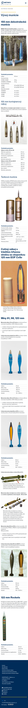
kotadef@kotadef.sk (7, 687)
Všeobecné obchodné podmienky (9, 671)
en (5, 700)
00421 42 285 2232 (7, 689)
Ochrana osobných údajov (8, 670)
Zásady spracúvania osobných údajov (10, 673)
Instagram (5, 692)
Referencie (5, 8)
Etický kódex (5, 668)
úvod (2, 8)
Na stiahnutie (5, 667)
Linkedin (5, 694)
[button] (25, 3)
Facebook (5, 690)
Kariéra (3, 665)
